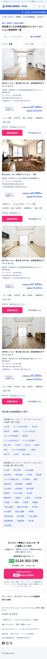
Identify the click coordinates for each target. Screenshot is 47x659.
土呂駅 (27, 497)
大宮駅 (29, 474)
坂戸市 (6, 454)
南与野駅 (20, 516)
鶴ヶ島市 (26, 454)
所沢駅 (34, 507)
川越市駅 (7, 525)
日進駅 (25, 502)
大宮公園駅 (8, 507)
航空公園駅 (19, 511)
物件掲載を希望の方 (23, 638)
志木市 (16, 454)
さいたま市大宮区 (20, 426)
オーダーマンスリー (9, 629)
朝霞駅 (29, 484)
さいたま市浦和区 (19, 449)
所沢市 (27, 445)
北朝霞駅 (20, 520)
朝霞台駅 (7, 497)
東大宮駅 (30, 488)
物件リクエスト (8, 624)
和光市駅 (7, 474)
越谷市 (6, 431)
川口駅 (6, 470)
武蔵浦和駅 (8, 520)
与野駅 (31, 511)
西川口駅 (17, 470)
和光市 (34, 426)
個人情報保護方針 (8, 638)
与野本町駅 (8, 516)
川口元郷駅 (29, 470)
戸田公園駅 (32, 516)
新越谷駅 (7, 484)
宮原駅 (6, 493)
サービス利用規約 (27, 634)
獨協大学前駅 (22, 507)
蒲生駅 (38, 474)
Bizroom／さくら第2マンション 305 (19, 174)
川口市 (6, 426)
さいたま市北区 (29, 431)
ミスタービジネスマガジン (29, 629)
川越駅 (16, 502)
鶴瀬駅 (35, 502)
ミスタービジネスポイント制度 (26, 620)
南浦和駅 (18, 488)
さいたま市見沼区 (29, 17)
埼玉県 (18, 17)
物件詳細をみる (34, 133)
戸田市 (18, 445)
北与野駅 (26, 479)
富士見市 (7, 445)
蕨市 (5, 449)
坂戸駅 (31, 520)
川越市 (33, 449)
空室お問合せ (12, 133)
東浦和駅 (18, 484)
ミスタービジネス (7, 17)
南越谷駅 (18, 474)
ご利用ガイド (7, 620)
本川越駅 (7, 511)
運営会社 (5, 634)
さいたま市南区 (28, 440)
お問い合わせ (14, 634)
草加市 (37, 445)
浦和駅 (18, 497)
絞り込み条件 (36, 36)
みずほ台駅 (17, 493)
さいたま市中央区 (11, 440)
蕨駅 (35, 479)
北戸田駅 (37, 497)
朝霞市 (16, 431)
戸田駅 (6, 502)
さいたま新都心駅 (11, 479)
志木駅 (29, 493)
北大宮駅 (7, 488)
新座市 (25, 436)
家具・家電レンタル (23, 624)
